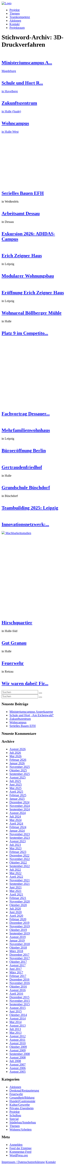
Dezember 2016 (19, 979)
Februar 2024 (17, 827)
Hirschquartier (17, 622)
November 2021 (19, 880)
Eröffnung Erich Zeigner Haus (33, 292)
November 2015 (19, 1000)
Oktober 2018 (18, 947)
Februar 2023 (17, 852)
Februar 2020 (17, 919)
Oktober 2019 (18, 930)
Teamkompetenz (19, 17)
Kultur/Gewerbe (19, 1104)
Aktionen (15, 20)
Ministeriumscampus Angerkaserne (31, 711)
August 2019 (17, 937)
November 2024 (19, 805)
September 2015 (19, 1004)
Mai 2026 (15, 756)
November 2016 (19, 983)
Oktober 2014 (18, 1015)
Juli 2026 (15, 752)
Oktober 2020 (18, 905)
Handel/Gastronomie (22, 1101)
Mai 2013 (15, 1032)
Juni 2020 (15, 912)
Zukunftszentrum (20, 718)
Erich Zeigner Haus (22, 255)
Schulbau (15, 1115)
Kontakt (14, 24)
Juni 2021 (15, 887)
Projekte (14, 10)
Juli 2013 (15, 1029)
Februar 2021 (17, 898)
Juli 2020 (15, 908)
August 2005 (17, 1071)
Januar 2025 (17, 798)
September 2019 (19, 933)
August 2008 (17, 1057)
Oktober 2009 (18, 1046)
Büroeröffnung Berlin (24, 450)
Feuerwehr (13, 663)
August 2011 (17, 1039)
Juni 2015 (15, 1011)
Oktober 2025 (18, 770)
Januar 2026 (17, 763)
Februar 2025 (17, 795)
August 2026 (17, 749)
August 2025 (17, 777)
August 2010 (17, 1043)
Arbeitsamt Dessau (21, 213)
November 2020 (19, 901)
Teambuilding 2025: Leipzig (30, 507)
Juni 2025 (15, 784)
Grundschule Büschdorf (26, 487)
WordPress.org (18, 1155)
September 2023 (19, 837)
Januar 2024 (17, 830)
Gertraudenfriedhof (22, 467)
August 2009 (17, 1050)
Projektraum (17, 27)
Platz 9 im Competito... (25, 333)
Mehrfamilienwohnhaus (26, 430)
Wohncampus (17, 722)
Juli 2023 (15, 844)
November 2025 (19, 766)
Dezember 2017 (19, 954)
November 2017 (19, 958)
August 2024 (17, 813)
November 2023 (19, 834)
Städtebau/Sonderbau (22, 1122)
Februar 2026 (17, 759)
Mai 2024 (15, 820)
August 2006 (17, 1068)
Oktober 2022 (18, 862)
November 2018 (19, 944)
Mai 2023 (15, 848)
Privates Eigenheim (21, 1108)
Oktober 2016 (18, 986)
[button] (40, 693)
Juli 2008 (15, 1061)
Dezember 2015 (19, 997)
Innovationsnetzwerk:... (25, 524)
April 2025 (16, 791)
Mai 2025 (15, 788)
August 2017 (17, 965)
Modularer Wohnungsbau (28, 275)
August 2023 (17, 841)
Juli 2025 (15, 781)
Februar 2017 (17, 976)
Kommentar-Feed (20, 1151)
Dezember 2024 (19, 802)
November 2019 (19, 926)
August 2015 (17, 1007)
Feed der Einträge (20, 1148)
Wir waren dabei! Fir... (25, 683)
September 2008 (19, 1054)
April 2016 (16, 993)
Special (14, 1119)
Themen (14, 13)
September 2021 (19, 883)
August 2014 (17, 1018)
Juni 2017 (15, 968)
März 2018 (16, 951)
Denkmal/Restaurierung (24, 1090)
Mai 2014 (15, 1022)
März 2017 (16, 972)
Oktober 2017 (18, 961)
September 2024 (19, 809)
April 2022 (16, 876)
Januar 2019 (17, 940)
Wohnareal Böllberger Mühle (32, 312)
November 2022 (19, 859)
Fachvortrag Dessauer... (26, 413)
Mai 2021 (15, 891)
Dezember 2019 (19, 922)
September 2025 (19, 774)
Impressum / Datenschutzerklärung (23, 1162)
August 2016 (17, 990)
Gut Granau (14, 642)
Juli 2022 (15, 869)
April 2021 (16, 894)
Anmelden (15, 1144)
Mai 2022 (15, 873)
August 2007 (17, 1064)
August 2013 (17, 1025)
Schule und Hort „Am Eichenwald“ (31, 715)
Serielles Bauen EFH (23, 193)
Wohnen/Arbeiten (20, 1129)
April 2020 (16, 915)
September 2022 (19, 866)
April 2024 (16, 823)
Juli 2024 (15, 816)
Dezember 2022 (19, 855)
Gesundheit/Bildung (22, 1097)
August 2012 (17, 1036)
